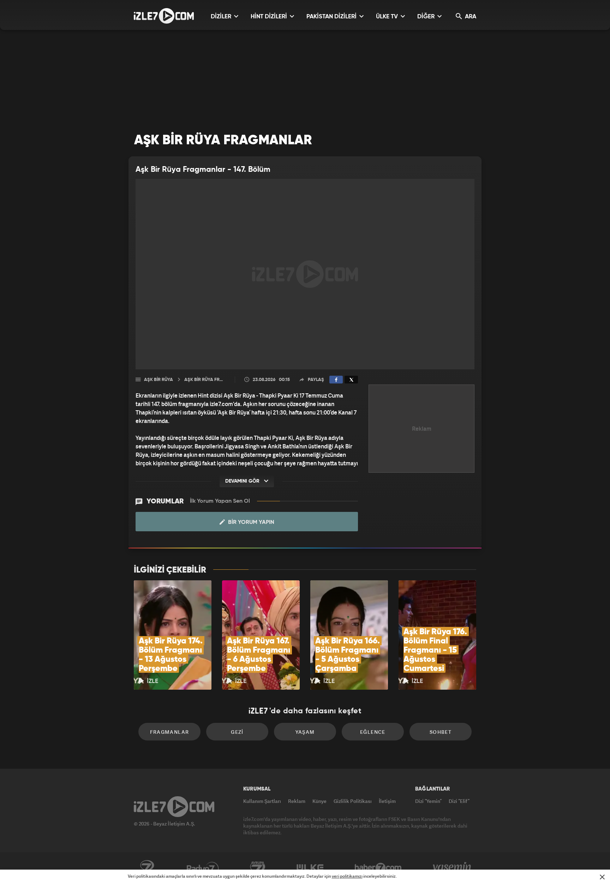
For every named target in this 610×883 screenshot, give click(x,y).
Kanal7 (147, 868)
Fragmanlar (169, 731)
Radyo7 (203, 868)
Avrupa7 (257, 868)
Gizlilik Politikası (353, 801)
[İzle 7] (164, 16)
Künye (319, 801)
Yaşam (305, 731)
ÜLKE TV (387, 17)
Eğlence (372, 731)
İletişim (387, 801)
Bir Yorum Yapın (250, 522)
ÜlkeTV (310, 868)
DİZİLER (222, 17)
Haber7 (378, 868)
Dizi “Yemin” (428, 801)
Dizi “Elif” (459, 801)
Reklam (296, 801)
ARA (470, 17)
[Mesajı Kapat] (602, 877)
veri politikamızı (347, 876)
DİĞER (426, 17)
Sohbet (440, 731)
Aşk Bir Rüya (158, 379)
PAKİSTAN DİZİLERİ (332, 17)
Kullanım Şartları (262, 801)
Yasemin (452, 868)
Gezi (237, 731)
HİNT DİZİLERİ (269, 17)
